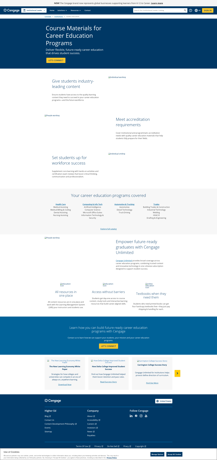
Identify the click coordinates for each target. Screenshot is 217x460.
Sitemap (48, 431)
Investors (91, 427)
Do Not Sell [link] (112, 446)
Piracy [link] (126, 446)
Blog (47, 416)
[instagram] (141, 416)
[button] (62, 10)
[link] (52, 10)
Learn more (157, 3)
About (90, 416)
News (90, 431)
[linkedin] (131, 416)
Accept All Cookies (174, 454)
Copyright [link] (139, 446)
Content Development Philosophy (60, 424)
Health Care (61, 204)
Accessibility (92, 420)
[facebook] (136, 416)
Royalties (91, 435)
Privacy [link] (97, 446)
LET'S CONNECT (108, 346)
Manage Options (157, 454)
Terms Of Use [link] (82, 446)
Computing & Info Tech (92, 204)
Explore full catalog (108, 229)
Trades (156, 204)
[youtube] (146, 416)
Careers (91, 424)
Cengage (48, 16)
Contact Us (49, 420)
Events (48, 427)
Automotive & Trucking (124, 204)
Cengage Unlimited (124, 260)
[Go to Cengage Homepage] (11, 10)
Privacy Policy (112, 458)
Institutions (58, 16)
